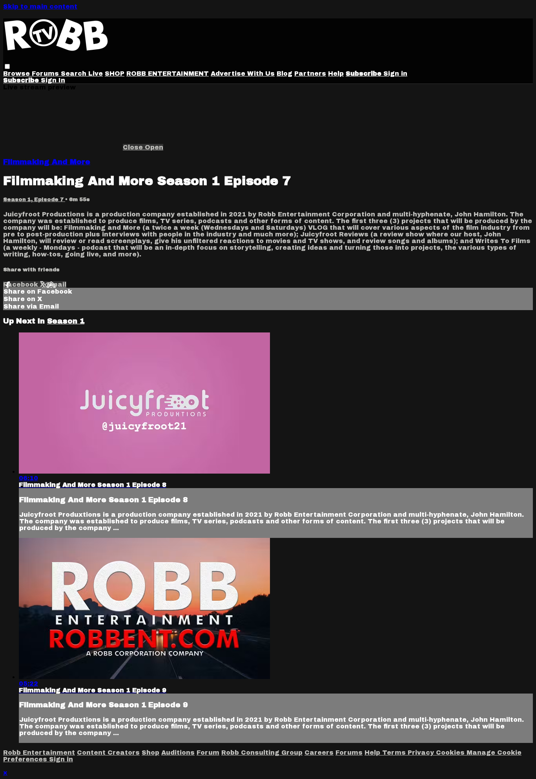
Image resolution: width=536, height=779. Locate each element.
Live (95, 73)
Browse (17, 73)
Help (336, 73)
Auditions (178, 752)
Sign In (53, 80)
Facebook (21, 284)
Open (154, 147)
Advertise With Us (243, 73)
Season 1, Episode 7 (34, 199)
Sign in (395, 73)
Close (134, 147)
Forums (46, 73)
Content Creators (108, 752)
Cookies (451, 752)
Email (56, 284)
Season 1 (65, 321)
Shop (150, 752)
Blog (284, 73)
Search (74, 73)
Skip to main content (40, 6)
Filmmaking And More (46, 162)
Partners (310, 73)
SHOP (114, 73)
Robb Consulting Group (262, 752)
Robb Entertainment (39, 752)
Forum (208, 752)
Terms (395, 752)
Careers (319, 752)
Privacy (422, 752)
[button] (7, 66)
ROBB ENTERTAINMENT (167, 73)
